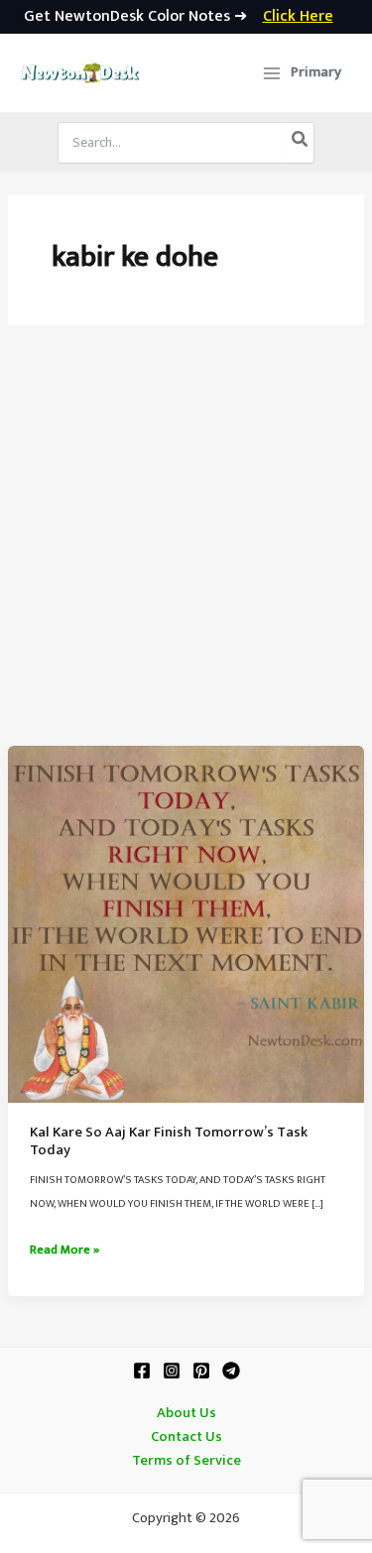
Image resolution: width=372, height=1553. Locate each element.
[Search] (300, 143)
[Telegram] (231, 1370)
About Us (186, 1413)
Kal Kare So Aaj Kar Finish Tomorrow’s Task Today (169, 1141)
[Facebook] (142, 1370)
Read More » (64, 1250)
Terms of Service (186, 1461)
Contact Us (186, 1437)
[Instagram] (172, 1370)
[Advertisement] (186, 550)
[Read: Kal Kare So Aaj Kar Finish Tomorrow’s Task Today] (186, 923)
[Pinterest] (201, 1370)
